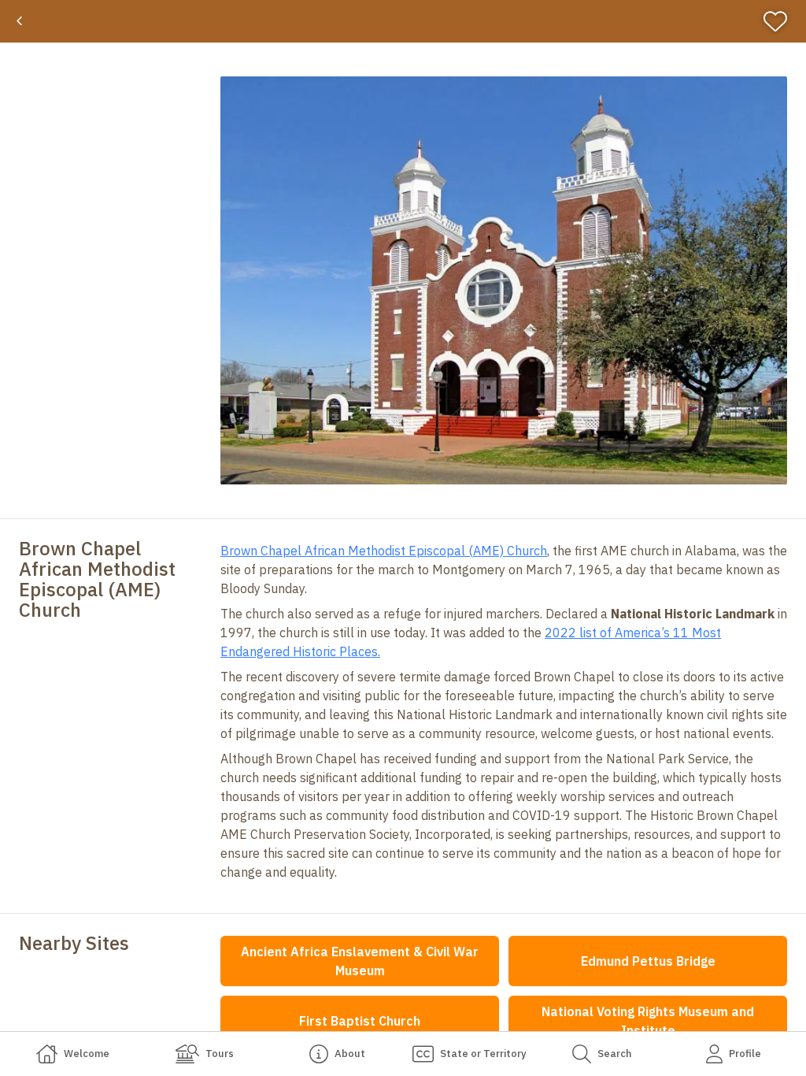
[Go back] (19, 21)
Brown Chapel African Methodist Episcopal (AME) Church (383, 550)
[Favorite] (782, 21)
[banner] (403, 21)
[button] (503, 280)
